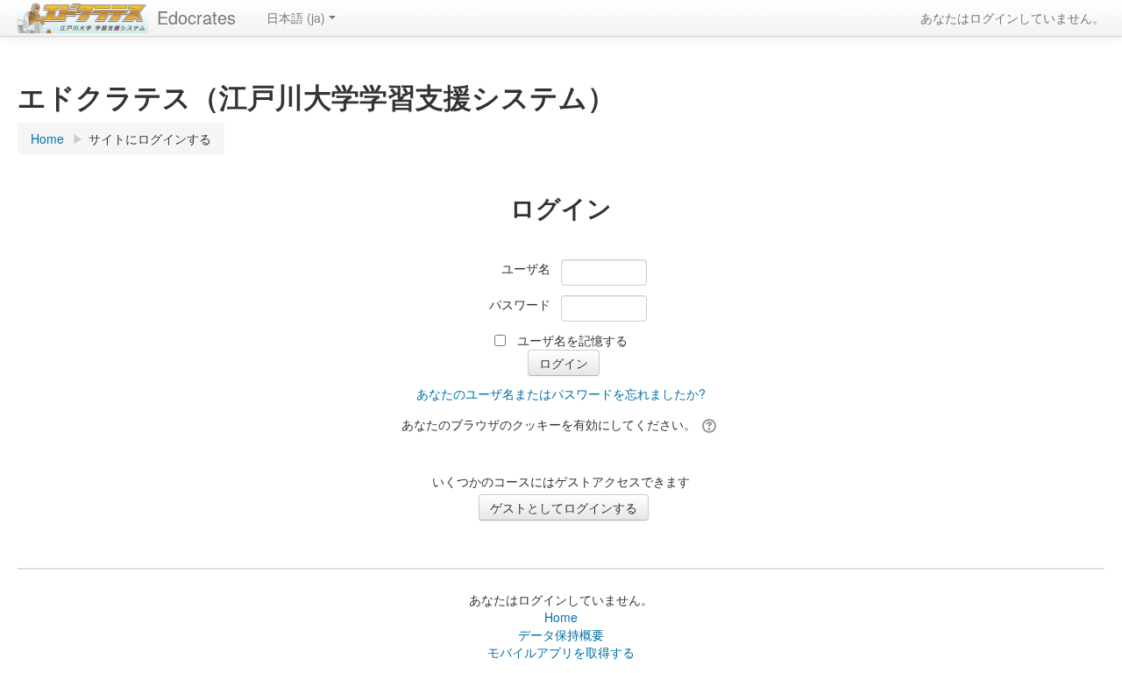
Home (561, 617)
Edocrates (196, 17)
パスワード (519, 304)
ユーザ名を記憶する (572, 340)
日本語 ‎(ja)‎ (295, 17)
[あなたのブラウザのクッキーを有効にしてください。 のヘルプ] (710, 424)
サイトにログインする (150, 138)
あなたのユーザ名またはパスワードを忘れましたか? (561, 393)
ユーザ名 (525, 268)
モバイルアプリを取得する (561, 652)
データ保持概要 (561, 634)
